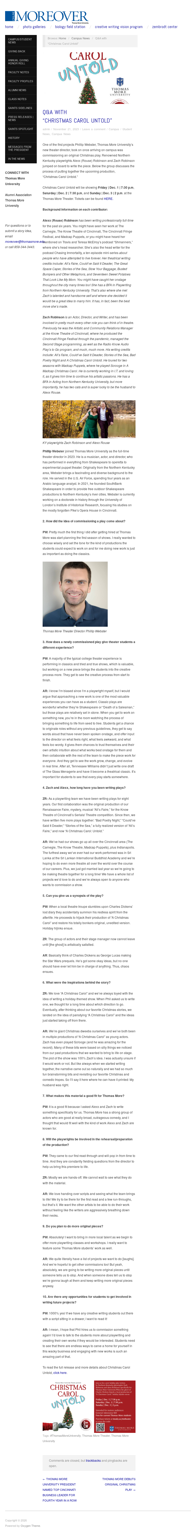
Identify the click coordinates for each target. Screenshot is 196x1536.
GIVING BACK (16, 51)
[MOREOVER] (47, 16)
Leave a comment (93, 129)
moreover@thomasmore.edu (25, 241)
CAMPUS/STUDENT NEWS (20, 41)
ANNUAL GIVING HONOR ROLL (18, 61)
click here (60, 1372)
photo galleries (34, 27)
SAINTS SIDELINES (20, 108)
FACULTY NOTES (18, 72)
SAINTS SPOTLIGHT (20, 129)
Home (62, 38)
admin (46, 129)
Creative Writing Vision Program (119, 27)
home (9, 27)
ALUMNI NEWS (17, 90)
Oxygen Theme (30, 1525)
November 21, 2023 (66, 129)
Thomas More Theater (96, 1435)
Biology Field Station (70, 27)
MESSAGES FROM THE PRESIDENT (19, 148)
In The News (16, 159)
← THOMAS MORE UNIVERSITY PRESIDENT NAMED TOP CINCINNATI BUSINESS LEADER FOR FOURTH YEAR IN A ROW (60, 1489)
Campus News (80, 38)
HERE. (108, 198)
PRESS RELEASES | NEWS (20, 118)
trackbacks (93, 1460)
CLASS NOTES (17, 99)
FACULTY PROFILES (20, 81)
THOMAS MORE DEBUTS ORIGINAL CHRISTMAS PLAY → (119, 1484)
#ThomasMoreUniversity (65, 1435)
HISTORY (14, 138)
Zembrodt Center (165, 27)
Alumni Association (18, 194)
